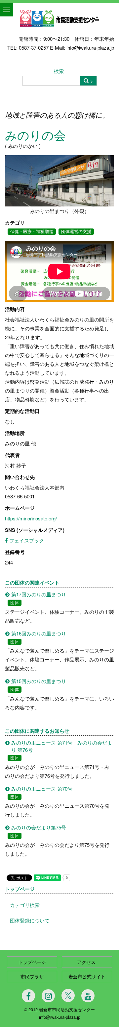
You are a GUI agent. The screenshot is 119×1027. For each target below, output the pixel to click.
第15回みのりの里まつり (38, 681)
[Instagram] (48, 995)
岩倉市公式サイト (86, 976)
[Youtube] (88, 995)
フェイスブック (26, 540)
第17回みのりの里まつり (38, 594)
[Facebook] (28, 995)
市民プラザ (32, 976)
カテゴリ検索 (25, 904)
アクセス (87, 962)
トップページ (20, 889)
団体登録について (30, 920)
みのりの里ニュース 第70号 (41, 788)
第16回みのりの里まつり (38, 633)
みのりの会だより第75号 (38, 827)
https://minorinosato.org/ (31, 518)
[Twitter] (68, 995)
